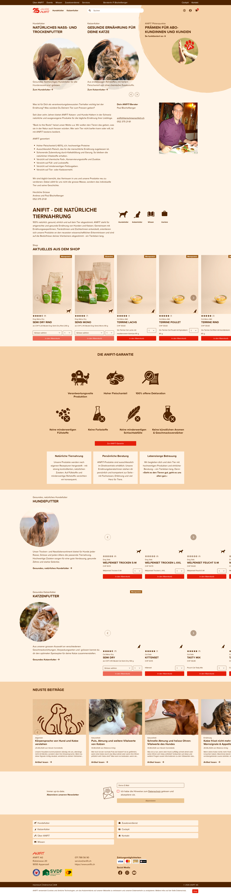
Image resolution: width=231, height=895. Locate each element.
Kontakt (195, 2)
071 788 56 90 (82, 857)
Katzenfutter (72, 10)
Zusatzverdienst (72, 2)
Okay (195, 891)
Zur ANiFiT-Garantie (115, 443)
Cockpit (185, 2)
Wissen (59, 2)
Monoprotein (66, 256)
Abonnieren (151, 800)
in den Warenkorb (136, 338)
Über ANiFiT (38, 2)
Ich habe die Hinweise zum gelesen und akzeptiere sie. (147, 793)
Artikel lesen (42, 762)
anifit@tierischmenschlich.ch (130, 118)
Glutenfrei (109, 256)
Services (86, 2)
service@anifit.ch (83, 860)
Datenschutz (154, 791)
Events (50, 2)
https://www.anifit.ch (85, 864)
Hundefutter (58, 10)
